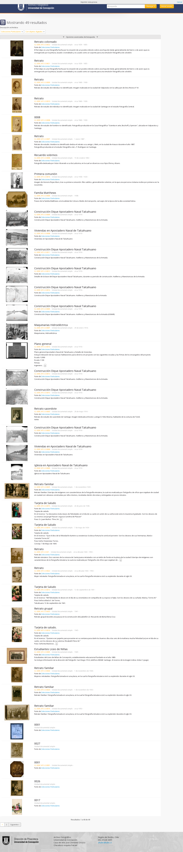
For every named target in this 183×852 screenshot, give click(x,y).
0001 (37, 724)
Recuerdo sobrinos (45, 155)
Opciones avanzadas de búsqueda (80, 37)
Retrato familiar (44, 484)
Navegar (150, 6)
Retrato (39, 60)
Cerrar (179, 2)
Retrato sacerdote (45, 408)
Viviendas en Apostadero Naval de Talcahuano (62, 230)
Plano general (42, 344)
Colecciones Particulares (50, 47)
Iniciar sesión (166, 6)
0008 (37, 117)
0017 (37, 800)
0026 (37, 781)
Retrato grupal (43, 608)
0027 (37, 743)
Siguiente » (14, 824)
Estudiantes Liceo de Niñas (51, 649)
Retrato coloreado (45, 42)
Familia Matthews (45, 193)
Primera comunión (45, 174)
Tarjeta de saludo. (45, 627)
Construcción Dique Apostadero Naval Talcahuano (65, 211)
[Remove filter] (22, 31)
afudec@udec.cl (105, 842)
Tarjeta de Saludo (45, 503)
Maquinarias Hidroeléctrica (51, 325)
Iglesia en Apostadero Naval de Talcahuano (61, 465)
